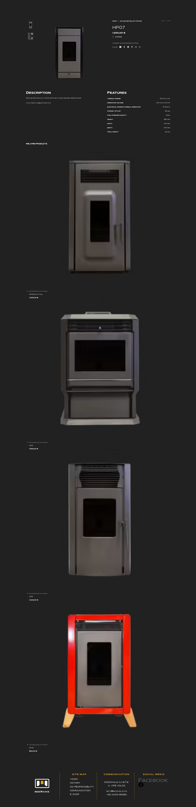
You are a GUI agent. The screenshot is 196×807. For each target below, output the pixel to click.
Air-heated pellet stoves (131, 21)
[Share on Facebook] (124, 47)
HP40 (31, 747)
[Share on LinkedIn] (128, 47)
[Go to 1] (30, 25)
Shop (114, 21)
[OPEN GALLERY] (69, 52)
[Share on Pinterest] (132, 47)
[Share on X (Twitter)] (120, 47)
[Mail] (136, 47)
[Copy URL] (140, 47)
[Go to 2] (30, 36)
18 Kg (168, 115)
